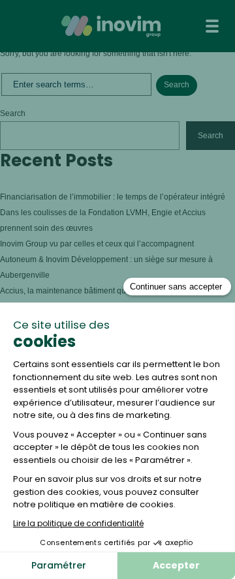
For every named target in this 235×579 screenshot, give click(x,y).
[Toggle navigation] (212, 26)
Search (12, 113)
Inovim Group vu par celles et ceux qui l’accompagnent (98, 243)
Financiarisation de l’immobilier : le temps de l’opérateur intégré (112, 196)
